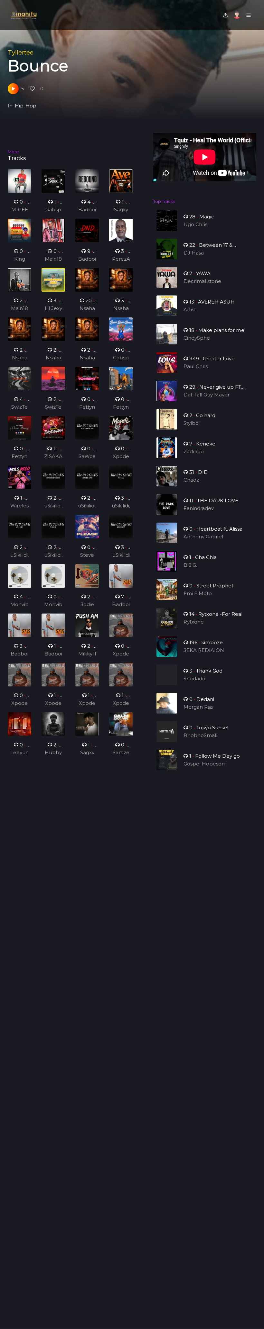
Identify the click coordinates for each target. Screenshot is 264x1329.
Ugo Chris (195, 224)
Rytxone (194, 622)
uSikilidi (121, 555)
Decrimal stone (202, 281)
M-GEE (19, 209)
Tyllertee (20, 52)
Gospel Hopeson (204, 764)
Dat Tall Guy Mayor (207, 395)
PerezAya (121, 259)
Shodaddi (195, 678)
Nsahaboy (87, 308)
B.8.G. (190, 565)
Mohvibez (19, 604)
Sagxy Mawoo (121, 210)
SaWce (87, 456)
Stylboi (192, 423)
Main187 (53, 259)
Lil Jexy (53, 308)
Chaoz (191, 480)
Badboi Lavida (121, 604)
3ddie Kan (87, 604)
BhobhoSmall (200, 735)
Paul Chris (196, 366)
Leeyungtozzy (19, 752)
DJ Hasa (194, 253)
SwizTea (19, 407)
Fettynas (87, 407)
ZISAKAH (53, 456)
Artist (190, 309)
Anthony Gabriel (203, 537)
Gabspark (53, 210)
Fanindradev (199, 508)
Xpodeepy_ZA (121, 456)
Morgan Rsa (198, 707)
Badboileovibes (87, 210)
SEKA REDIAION (204, 650)
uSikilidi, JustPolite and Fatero (53, 506)
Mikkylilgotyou (87, 654)
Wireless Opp (19, 506)
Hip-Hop (25, 106)
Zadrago (194, 451)
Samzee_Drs (121, 752)
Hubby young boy (53, 752)
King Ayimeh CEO (19, 259)
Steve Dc (87, 555)
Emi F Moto (198, 593)
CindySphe (197, 338)
